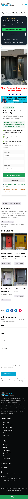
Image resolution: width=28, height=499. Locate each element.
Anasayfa (5, 444)
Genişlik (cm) (7, 152)
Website (3, 340)
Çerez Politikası (7, 453)
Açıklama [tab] (5, 203)
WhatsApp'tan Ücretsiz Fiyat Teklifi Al (14, 29)
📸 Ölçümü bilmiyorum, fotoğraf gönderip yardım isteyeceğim (14, 185)
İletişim (5, 447)
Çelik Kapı (6, 422)
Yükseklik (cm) (7, 158)
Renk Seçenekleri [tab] (15, 203)
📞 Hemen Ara (14, 180)
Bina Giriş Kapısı (7, 427)
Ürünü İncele (6, 263)
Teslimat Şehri (7, 165)
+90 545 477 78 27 (8, 469)
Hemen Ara (14, 34)
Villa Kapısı (6, 435)
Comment (4, 348)
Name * (3, 325)
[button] (2, 47)
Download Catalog (7, 221)
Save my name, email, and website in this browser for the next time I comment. (13, 366)
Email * (3, 333)
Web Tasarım (6, 458)
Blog (4, 455)
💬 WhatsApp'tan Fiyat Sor (14, 175)
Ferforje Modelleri (8, 430)
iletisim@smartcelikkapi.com (10, 473)
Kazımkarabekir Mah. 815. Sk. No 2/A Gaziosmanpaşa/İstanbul (12, 479)
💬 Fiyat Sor (14, 497)
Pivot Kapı (6, 433)
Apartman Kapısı (7, 425)
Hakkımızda (6, 450)
